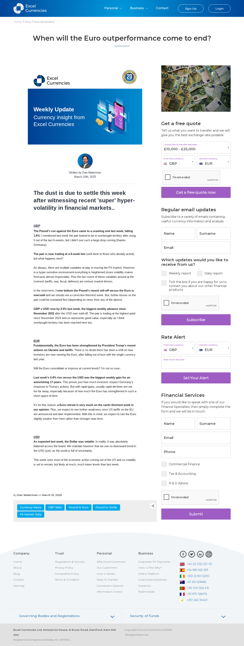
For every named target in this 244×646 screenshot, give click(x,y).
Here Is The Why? (150, 567)
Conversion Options (110, 585)
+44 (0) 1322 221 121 (199, 564)
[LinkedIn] (200, 554)
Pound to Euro (79, 507)
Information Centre (109, 591)
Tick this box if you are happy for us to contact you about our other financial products (198, 286)
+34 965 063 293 (197, 570)
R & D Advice (178, 483)
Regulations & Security (70, 561)
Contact (162, 8)
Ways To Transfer (107, 579)
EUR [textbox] (208, 164)
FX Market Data (30, 514)
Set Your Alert (196, 378)
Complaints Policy (67, 573)
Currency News (30, 507)
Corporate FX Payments (154, 561)
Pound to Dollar (106, 507)
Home (18, 21)
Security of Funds (144, 616)
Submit (196, 514)
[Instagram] (208, 554)
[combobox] (178, 161)
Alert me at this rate (174, 360)
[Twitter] (191, 554)
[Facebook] (183, 554)
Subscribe (196, 319)
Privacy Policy (64, 567)
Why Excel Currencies (111, 561)
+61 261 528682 (196, 582)
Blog (28, 21)
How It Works (106, 573)
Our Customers (107, 567)
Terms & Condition (67, 579)
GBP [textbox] (173, 164)
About (17, 567)
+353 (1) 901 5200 (198, 576)
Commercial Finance (184, 464)
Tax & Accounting (182, 474)
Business (137, 8)
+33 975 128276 (197, 594)
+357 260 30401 (197, 600)
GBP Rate (55, 507)
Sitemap (19, 585)
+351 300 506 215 (198, 588)
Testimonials (146, 591)
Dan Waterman (27, 495)
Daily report (214, 273)
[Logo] (52, 80)
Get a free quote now (196, 192)
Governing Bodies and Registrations (49, 616)
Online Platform (148, 573)
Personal (111, 8)
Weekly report (180, 273)
